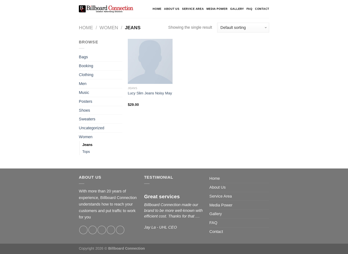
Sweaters (87, 119)
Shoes (84, 110)
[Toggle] (120, 75)
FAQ (249, 8)
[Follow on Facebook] (83, 230)
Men (82, 83)
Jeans (87, 145)
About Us (171, 8)
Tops (86, 152)
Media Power (217, 8)
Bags (83, 57)
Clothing (86, 74)
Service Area (193, 8)
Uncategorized (91, 128)
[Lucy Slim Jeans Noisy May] (150, 61)
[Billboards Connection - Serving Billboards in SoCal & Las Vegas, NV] (106, 9)
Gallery (237, 8)
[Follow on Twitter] (102, 230)
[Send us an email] (111, 230)
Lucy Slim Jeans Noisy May (150, 93)
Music (84, 92)
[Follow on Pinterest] (120, 230)
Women (109, 27)
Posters (85, 101)
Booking (86, 66)
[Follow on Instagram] (92, 230)
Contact (262, 8)
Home (157, 8)
